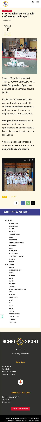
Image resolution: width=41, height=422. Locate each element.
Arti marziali (7, 10)
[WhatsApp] (28, 203)
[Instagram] (20, 349)
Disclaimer (18, 420)
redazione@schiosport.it (20, 354)
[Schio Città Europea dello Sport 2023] (5, 4)
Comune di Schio (10, 420)
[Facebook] (23, 203)
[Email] (33, 203)
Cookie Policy (35, 420)
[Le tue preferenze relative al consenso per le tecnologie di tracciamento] (2, 316)
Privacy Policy (26, 420)
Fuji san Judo (12, 197)
